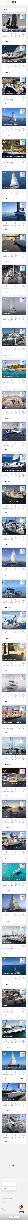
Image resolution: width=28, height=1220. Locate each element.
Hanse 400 (6, 250)
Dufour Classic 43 (9, 1099)
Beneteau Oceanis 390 (10, 502)
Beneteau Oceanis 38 (10, 848)
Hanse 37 (6, 1131)
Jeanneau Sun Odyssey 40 (11, 596)
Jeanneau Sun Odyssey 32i (11, 124)
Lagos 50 (6, 911)
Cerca (6, 10)
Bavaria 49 (6, 219)
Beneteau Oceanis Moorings (12, 879)
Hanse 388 (6, 407)
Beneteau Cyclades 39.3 (11, 974)
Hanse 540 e (7, 313)
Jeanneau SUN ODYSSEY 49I (12, 722)
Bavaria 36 (6, 1005)
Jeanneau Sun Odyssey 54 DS (12, 62)
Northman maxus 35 (10, 659)
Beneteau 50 (7, 942)
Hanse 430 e (7, 282)
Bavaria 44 (6, 816)
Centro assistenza (7, 1206)
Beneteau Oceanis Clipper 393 (13, 93)
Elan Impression (8, 565)
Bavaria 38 (6, 533)
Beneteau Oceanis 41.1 (10, 376)
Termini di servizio (7, 1209)
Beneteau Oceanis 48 (10, 187)
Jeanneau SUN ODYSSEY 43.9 (13, 470)
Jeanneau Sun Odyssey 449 (12, 753)
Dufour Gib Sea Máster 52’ (11, 1068)
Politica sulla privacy (7, 1211)
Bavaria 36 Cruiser (9, 30)
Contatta (4, 1213)
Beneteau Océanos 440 (11, 345)
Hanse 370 (6, 439)
